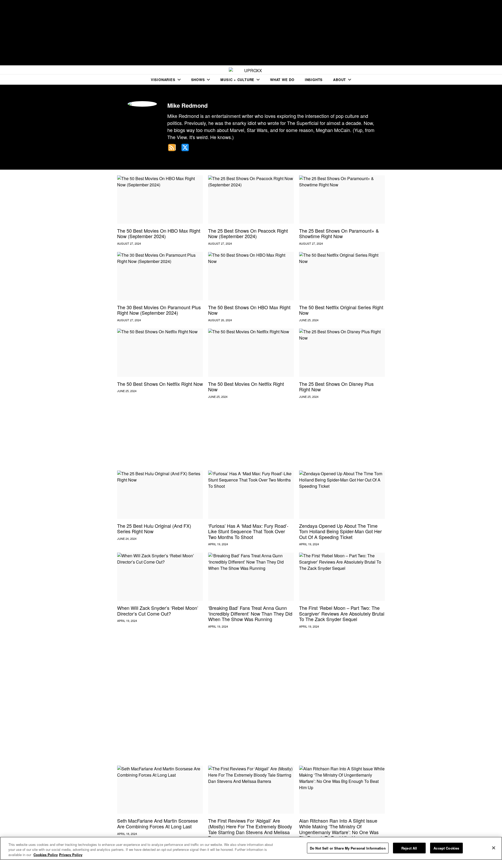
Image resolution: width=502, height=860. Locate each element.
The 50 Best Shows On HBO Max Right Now (249, 310)
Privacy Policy (70, 854)
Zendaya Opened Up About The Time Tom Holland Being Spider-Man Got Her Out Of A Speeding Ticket (340, 531)
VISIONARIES (163, 79)
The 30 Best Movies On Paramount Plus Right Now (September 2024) (159, 310)
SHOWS (198, 79)
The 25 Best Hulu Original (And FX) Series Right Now (154, 528)
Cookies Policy (45, 854)
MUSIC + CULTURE (237, 79)
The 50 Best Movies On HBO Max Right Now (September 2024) (158, 233)
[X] (185, 147)
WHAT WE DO (282, 79)
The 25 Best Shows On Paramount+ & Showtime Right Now (339, 233)
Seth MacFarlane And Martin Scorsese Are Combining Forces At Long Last (157, 823)
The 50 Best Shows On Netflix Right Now (160, 383)
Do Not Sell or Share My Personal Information (348, 847)
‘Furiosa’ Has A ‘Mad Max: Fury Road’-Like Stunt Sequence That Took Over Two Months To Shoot (248, 531)
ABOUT (339, 79)
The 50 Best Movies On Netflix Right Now (246, 386)
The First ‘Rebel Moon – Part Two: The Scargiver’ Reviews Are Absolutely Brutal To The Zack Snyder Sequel (341, 613)
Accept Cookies (446, 847)
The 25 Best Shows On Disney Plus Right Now (336, 386)
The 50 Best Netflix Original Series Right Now (341, 310)
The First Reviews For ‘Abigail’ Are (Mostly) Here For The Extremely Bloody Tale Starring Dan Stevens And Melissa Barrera (250, 829)
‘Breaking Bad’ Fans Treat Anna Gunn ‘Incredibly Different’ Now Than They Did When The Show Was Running (250, 613)
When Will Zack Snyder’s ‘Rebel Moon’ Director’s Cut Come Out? (157, 610)
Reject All (409, 847)
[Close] (493, 847)
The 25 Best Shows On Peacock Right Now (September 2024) (248, 233)
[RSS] (172, 147)
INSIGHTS (314, 79)
